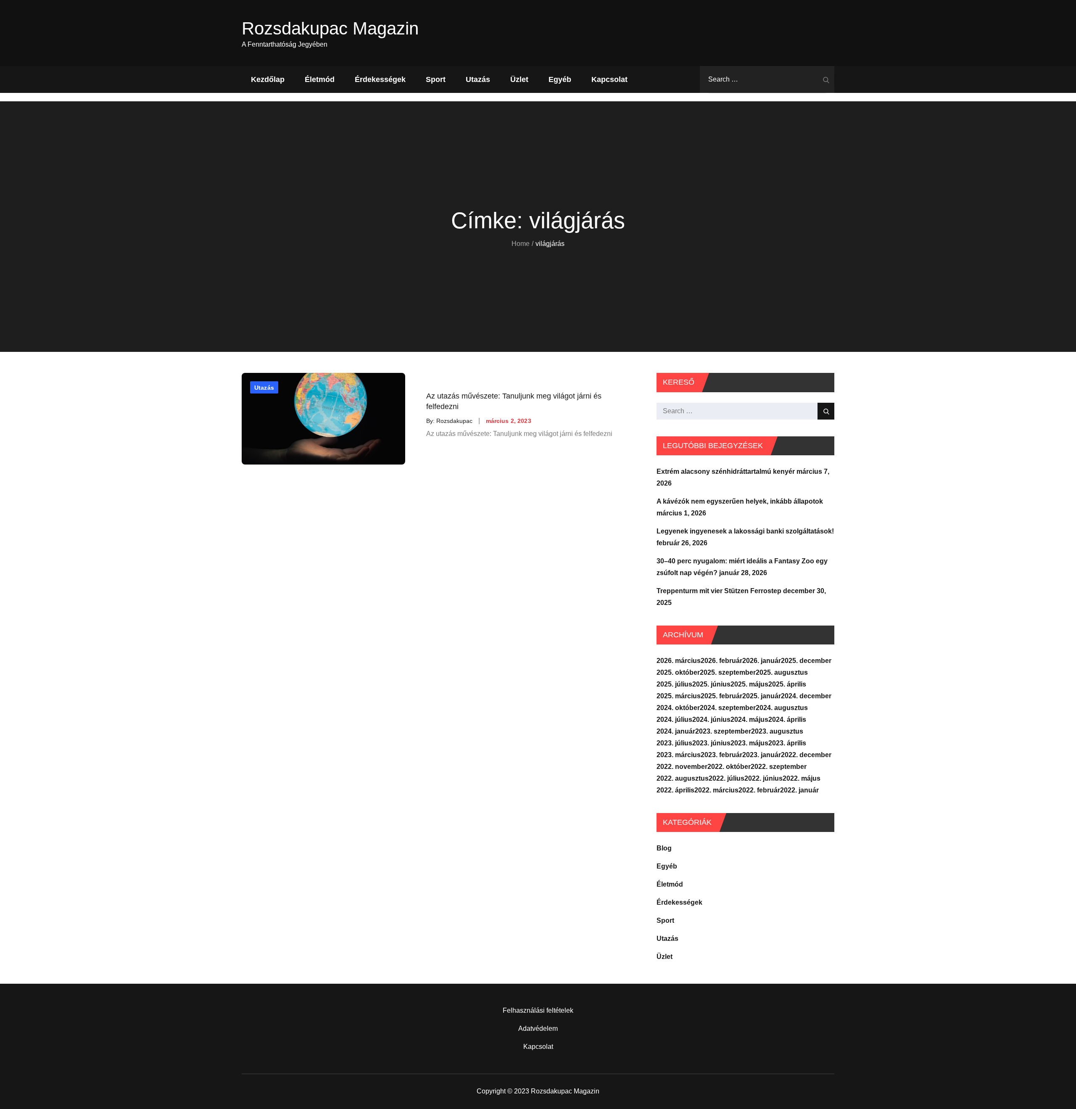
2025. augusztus (782, 672)
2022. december (806, 754)
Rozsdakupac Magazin (330, 28)
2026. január (761, 660)
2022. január (799, 790)
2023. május (749, 743)
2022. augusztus (683, 778)
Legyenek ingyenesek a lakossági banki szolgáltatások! (745, 531)
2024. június (711, 719)
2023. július (674, 743)
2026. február (721, 660)
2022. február (759, 790)
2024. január (676, 731)
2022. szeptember (779, 766)
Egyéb (560, 79)
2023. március (679, 754)
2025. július (674, 684)
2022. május (801, 778)
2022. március (716, 790)
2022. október (729, 766)
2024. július (674, 719)
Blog (664, 848)
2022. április (675, 790)
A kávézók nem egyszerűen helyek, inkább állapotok (740, 501)
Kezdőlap (268, 79)
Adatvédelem (538, 1028)
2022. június (763, 778)
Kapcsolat (609, 79)
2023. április (787, 743)
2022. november (682, 766)
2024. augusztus (782, 707)
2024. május (749, 719)
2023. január (761, 754)
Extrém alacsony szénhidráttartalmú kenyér (726, 471)
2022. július (726, 778)
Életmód (320, 79)
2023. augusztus (777, 731)
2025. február (721, 696)
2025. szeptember (728, 672)
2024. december (806, 696)
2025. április (787, 684)
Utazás (478, 79)
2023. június (711, 743)
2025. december (806, 660)
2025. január (761, 696)
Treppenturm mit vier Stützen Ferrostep (719, 590)
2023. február (721, 754)
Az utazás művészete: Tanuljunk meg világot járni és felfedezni (513, 401)
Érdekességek (380, 79)
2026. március (679, 660)
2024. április (787, 719)
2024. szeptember (728, 707)
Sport (436, 79)
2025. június (711, 684)
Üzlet (519, 79)
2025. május (749, 684)
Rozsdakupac (454, 420)
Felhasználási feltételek (538, 1010)
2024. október (678, 707)
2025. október (678, 672)
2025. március (679, 696)
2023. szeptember (723, 731)
